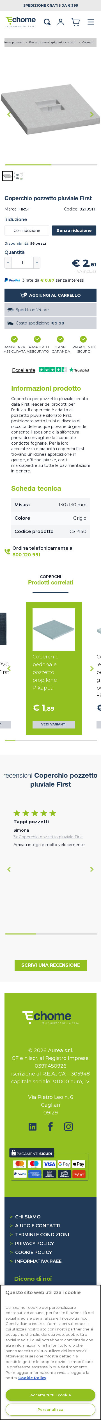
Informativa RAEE (36, 1261)
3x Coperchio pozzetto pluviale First (48, 836)
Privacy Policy (32, 1243)
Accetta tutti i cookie (50, 1395)
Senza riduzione (74, 230)
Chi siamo (25, 1217)
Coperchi (88, 42)
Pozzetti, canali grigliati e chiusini (53, 42)
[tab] (28, 164)
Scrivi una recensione (50, 965)
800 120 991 (26, 554)
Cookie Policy (31, 1252)
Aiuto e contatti (35, 1225)
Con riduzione (26, 230)
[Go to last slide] (8, 114)
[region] (50, 1352)
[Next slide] (92, 114)
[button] (7, 176)
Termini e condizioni (39, 1234)
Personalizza (50, 1409)
